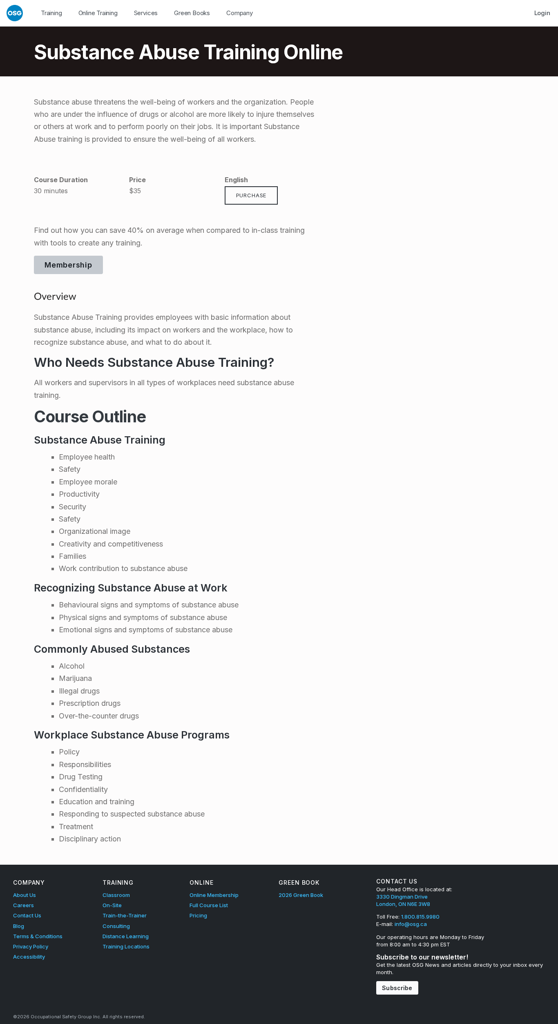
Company (239, 13)
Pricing (198, 915)
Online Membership (214, 895)
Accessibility (29, 956)
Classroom (116, 895)
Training (51, 13)
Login (542, 13)
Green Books (192, 13)
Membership (68, 265)
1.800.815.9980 (420, 916)
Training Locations (126, 946)
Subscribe (397, 987)
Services (146, 13)
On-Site (112, 905)
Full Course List (209, 905)
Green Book (299, 882)
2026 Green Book (301, 895)
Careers (23, 905)
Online (201, 882)
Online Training (98, 13)
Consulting (116, 926)
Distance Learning (126, 936)
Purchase (251, 195)
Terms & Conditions (37, 936)
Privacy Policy (30, 946)
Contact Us (27, 915)
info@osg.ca (411, 924)
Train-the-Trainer (125, 915)
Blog (18, 926)
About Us (24, 895)
